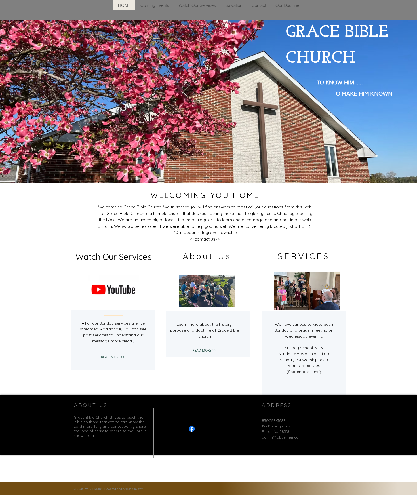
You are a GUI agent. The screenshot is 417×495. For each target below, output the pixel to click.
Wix (140, 488)
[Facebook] (192, 429)
